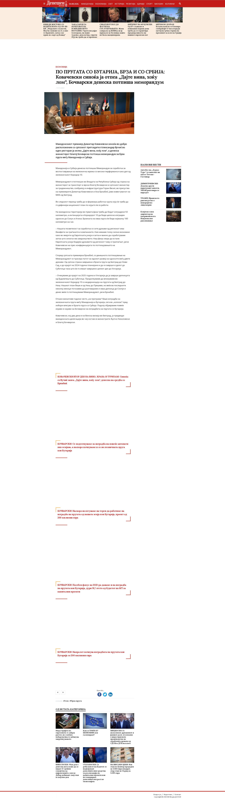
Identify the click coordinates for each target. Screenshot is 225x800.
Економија (100, 4)
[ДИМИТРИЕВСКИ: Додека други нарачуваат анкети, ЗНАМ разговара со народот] (173, 188)
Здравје (140, 4)
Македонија (87, 4)
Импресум (157, 795)
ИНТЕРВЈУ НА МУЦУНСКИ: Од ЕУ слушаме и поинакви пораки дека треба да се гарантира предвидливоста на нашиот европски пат (140, 29)
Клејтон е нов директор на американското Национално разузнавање (148, 216)
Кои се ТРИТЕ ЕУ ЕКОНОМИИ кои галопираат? (90, 733)
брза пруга (76, 701)
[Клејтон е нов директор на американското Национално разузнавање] (173, 216)
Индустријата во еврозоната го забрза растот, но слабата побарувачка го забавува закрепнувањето (67, 735)
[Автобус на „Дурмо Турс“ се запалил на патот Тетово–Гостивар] (173, 174)
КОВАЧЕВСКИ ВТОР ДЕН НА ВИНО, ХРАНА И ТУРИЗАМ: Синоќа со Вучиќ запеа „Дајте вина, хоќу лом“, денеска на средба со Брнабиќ (93, 380)
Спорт (149, 4)
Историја (119, 4)
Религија (130, 4)
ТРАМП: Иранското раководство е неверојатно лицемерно (150, 201)
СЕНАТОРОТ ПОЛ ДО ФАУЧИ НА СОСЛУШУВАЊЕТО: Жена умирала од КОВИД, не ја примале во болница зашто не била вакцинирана (112, 29)
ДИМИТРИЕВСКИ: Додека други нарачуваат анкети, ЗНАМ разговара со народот (150, 188)
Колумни (170, 4)
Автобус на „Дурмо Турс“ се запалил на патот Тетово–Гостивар (150, 173)
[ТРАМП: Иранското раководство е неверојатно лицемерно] (173, 202)
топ (67, 701)
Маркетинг (168, 795)
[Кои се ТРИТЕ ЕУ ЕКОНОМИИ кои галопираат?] (95, 721)
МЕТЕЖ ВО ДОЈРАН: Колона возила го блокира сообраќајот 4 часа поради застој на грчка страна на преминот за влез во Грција (168, 28)
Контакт (178, 795)
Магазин (158, 4)
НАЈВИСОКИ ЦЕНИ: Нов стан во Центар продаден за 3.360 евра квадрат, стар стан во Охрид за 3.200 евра (122, 768)
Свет (110, 4)
